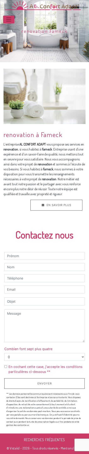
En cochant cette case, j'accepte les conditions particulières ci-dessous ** (45, 369)
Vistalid (15, 448)
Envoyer (44, 383)
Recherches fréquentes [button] (44, 439)
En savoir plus (58, 205)
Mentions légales (71, 448)
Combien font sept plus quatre (28, 349)
